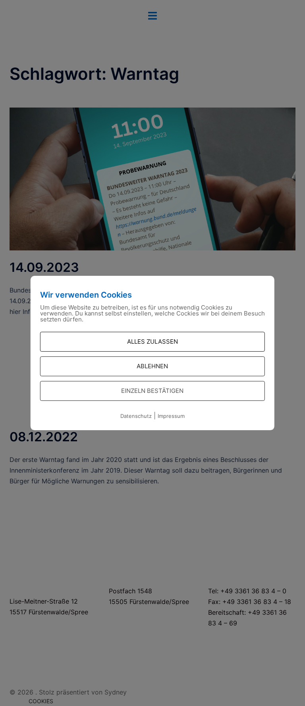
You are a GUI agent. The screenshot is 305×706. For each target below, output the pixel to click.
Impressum (171, 416)
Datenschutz (136, 416)
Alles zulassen (152, 341)
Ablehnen (152, 366)
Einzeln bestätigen (152, 390)
